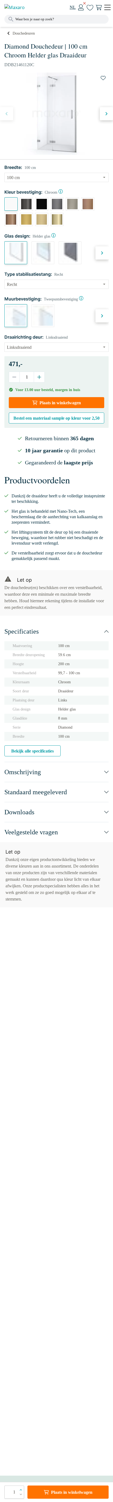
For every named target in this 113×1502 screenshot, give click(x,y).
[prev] (6, 113)
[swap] (103, 78)
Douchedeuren (24, 33)
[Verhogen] (39, 377)
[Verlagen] (14, 377)
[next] (106, 113)
